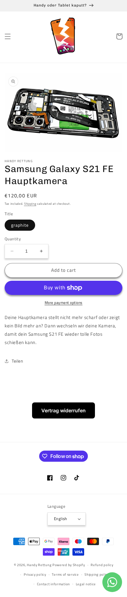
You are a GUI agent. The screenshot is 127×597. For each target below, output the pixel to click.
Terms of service (65, 574)
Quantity (13, 239)
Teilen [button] (17, 361)
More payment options (64, 302)
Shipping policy (96, 574)
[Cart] (119, 36)
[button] (7, 36)
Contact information (53, 584)
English (60, 518)
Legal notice (86, 584)
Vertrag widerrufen (63, 410)
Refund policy (102, 564)
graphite (20, 225)
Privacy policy (35, 574)
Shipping (30, 203)
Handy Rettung (39, 564)
